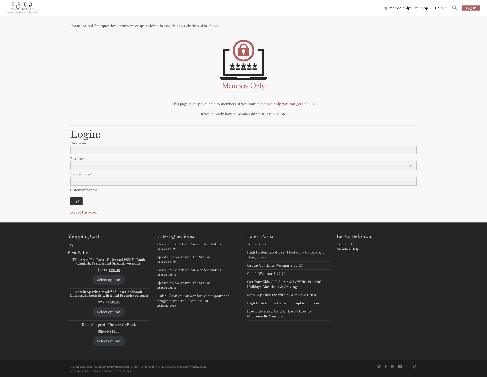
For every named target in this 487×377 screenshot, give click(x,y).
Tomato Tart (257, 244)
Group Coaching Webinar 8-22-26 (275, 265)
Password (78, 159)
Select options (109, 280)
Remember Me (85, 190)
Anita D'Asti (167, 296)
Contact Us (346, 244)
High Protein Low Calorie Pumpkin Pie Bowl (284, 303)
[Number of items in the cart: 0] (71, 245)
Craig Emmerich (170, 244)
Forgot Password (83, 212)
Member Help (348, 249)
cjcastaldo (165, 257)
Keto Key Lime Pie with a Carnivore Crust (281, 295)
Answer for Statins (205, 244)
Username (78, 143)
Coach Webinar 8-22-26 (266, 274)
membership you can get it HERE (287, 104)
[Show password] (410, 165)
